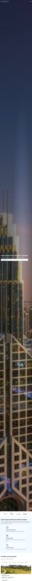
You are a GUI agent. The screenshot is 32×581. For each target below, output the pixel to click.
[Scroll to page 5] (17, 573)
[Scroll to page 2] (15, 573)
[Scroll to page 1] (14, 573)
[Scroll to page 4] (16, 573)
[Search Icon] (29, 1)
